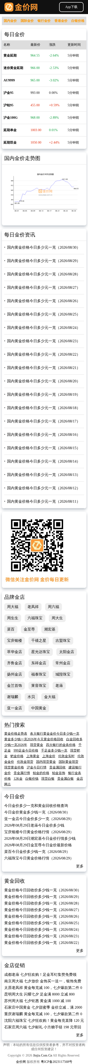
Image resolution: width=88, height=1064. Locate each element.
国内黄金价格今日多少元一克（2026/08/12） (43, 488)
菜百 (11, 629)
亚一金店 (14, 708)
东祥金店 (38, 663)
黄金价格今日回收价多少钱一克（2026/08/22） (42, 943)
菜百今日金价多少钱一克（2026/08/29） (37, 852)
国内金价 (10, 21)
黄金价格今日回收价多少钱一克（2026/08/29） (42, 897)
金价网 (20, 7)
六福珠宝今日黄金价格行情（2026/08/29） (39, 858)
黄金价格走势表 (15, 733)
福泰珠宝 (38, 674)
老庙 (59, 686)
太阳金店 (66, 652)
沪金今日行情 (36, 767)
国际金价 (27, 21)
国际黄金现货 (68, 762)
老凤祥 (33, 607)
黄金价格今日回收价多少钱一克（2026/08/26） (42, 916)
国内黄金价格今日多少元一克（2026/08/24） (43, 328)
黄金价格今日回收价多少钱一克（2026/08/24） (42, 929)
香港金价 (61, 21)
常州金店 (62, 663)
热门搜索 (14, 725)
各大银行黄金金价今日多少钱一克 (54, 733)
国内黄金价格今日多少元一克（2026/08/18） (43, 408)
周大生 (57, 618)
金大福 (49, 697)
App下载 (71, 7)
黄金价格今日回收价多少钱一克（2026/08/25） (42, 923)
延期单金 (10, 130)
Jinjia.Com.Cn (42, 1055)
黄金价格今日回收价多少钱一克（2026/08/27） (42, 910)
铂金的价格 (41, 773)
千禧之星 (38, 640)
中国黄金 (38, 708)
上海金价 (48, 756)
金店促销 (14, 965)
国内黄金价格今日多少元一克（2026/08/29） (43, 261)
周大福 (12, 607)
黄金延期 (10, 55)
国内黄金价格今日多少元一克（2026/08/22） (43, 354)
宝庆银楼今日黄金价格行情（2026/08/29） (39, 832)
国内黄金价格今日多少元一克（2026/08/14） (43, 461)
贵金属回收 (57, 767)
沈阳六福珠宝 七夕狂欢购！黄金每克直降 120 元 (44, 1020)
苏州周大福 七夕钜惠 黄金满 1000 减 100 (37, 1001)
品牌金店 (14, 597)
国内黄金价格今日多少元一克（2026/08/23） (43, 341)
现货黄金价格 (14, 767)
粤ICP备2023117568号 (56, 1062)
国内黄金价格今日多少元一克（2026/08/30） (43, 247)
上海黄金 (32, 756)
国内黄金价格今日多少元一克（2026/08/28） (43, 274)
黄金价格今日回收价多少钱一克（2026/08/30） (42, 890)
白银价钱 (31, 778)
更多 (80, 866)
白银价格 (77, 21)
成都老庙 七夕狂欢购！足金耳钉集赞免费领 (40, 975)
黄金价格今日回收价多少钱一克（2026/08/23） (42, 936)
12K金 (18, 778)
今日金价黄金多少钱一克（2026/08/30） (37, 812)
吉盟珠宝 (62, 640)
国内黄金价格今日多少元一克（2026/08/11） (43, 501)
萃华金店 (14, 652)
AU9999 (9, 80)
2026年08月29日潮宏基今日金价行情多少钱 (40, 838)
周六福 (53, 607)
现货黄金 (36, 745)
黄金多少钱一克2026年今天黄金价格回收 (33, 739)
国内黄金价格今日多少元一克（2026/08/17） (43, 421)
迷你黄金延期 (13, 68)
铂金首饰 (58, 773)
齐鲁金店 (14, 663)
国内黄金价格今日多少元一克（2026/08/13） (43, 475)
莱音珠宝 (38, 686)
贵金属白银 (65, 778)
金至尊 (29, 629)
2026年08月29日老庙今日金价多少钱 (34, 825)
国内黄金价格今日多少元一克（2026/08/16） (43, 435)
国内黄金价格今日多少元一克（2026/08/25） (43, 314)
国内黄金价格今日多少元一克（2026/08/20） (43, 381)
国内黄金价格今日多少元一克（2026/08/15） (43, 448)
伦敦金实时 (66, 756)
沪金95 (8, 93)
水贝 (31, 697)
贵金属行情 (22, 773)
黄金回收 (14, 881)
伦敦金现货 (25, 762)
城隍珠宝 (62, 674)
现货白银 (47, 778)
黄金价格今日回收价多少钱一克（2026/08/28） (42, 903)
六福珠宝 (34, 618)
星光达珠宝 (40, 652)
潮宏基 (49, 629)
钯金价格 (16, 756)
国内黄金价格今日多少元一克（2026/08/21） (43, 368)
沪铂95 (8, 105)
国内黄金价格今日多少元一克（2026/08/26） (43, 301)
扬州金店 (14, 674)
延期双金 (10, 142)
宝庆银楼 (14, 640)
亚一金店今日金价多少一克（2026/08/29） (39, 819)
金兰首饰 (14, 686)
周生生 (12, 618)
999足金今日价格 (26, 750)
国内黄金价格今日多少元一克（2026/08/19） (43, 394)
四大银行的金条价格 (61, 745)
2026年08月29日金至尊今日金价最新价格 (38, 845)
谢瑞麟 (12, 697)
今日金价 (14, 796)
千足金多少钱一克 (54, 750)
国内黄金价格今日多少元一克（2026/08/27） (43, 287)
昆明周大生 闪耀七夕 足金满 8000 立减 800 (39, 994)
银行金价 (44, 21)
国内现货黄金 (46, 762)
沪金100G (11, 117)
